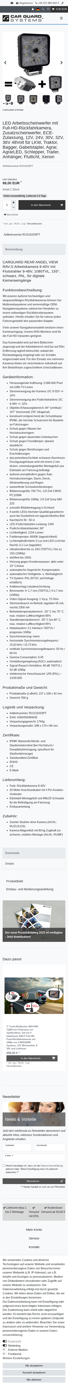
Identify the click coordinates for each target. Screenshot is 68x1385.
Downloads (12, 853)
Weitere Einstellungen (16, 1358)
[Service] (63, 3)
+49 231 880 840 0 (48, 3)
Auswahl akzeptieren (34, 1372)
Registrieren (26, 3)
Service (34, 1238)
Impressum (9, 1326)
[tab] (34, 249)
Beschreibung (13, 249)
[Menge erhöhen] (13, 202)
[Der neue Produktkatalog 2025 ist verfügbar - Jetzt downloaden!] (34, 920)
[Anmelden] (33, 9)
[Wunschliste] (48, 9)
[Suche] (43, 9)
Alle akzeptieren (34, 1365)
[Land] (37, 9)
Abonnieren (33, 1181)
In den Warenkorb (41, 205)
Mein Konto (34, 1229)
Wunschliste (12, 214)
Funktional (14, 1354)
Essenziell (14, 1341)
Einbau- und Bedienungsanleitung (29, 889)
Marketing (14, 1345)
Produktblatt (14, 881)
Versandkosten (34, 223)
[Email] (12, 3)
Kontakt (34, 1247)
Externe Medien (18, 1349)
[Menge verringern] (13, 207)
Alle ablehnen (34, 1379)
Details (9, 863)
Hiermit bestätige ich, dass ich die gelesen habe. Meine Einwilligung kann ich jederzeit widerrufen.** (34, 1169)
